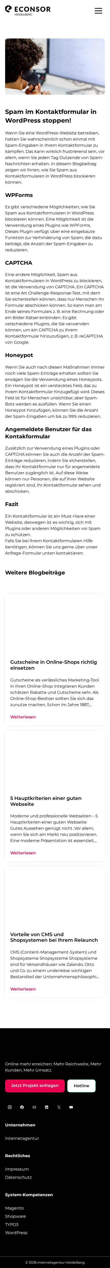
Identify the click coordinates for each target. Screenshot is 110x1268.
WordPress (16, 1232)
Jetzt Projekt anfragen (35, 1085)
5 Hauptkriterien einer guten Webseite (46, 801)
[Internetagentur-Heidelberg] (28, 10)
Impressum (17, 1169)
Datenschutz (18, 1177)
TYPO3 (11, 1224)
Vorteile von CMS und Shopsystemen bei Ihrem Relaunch (54, 937)
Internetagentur (22, 1138)
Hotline (81, 1085)
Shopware (15, 1216)
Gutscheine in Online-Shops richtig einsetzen (53, 665)
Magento (14, 1208)
